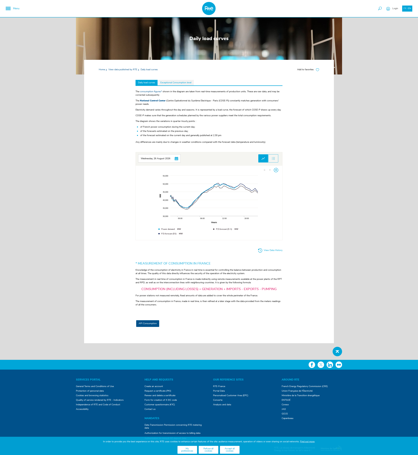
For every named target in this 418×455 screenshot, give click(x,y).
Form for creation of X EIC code (161, 400)
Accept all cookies (230, 450)
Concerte (217, 400)
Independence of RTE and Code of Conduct (98, 405)
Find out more (307, 441)
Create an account (154, 386)
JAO (284, 409)
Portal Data (219, 391)
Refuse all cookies (208, 450)
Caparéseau (287, 418)
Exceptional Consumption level (175, 82)
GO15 (285, 414)
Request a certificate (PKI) (158, 391)
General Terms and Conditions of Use (95, 386)
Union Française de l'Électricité (297, 391)
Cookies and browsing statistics (92, 395)
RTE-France (219, 386)
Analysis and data (222, 405)
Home (102, 69)
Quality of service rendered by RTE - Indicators (100, 400)
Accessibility (82, 409)
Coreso (285, 405)
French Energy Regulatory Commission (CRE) (305, 386)
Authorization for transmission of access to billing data (172, 433)
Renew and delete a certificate (160, 395)
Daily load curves (146, 82)
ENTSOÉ (286, 400)
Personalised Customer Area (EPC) (230, 395)
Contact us (150, 409)
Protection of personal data (90, 391)
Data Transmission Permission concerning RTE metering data (173, 426)
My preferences (187, 450)
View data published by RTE (122, 69)
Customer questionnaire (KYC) (160, 405)
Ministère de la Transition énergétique (301, 395)
